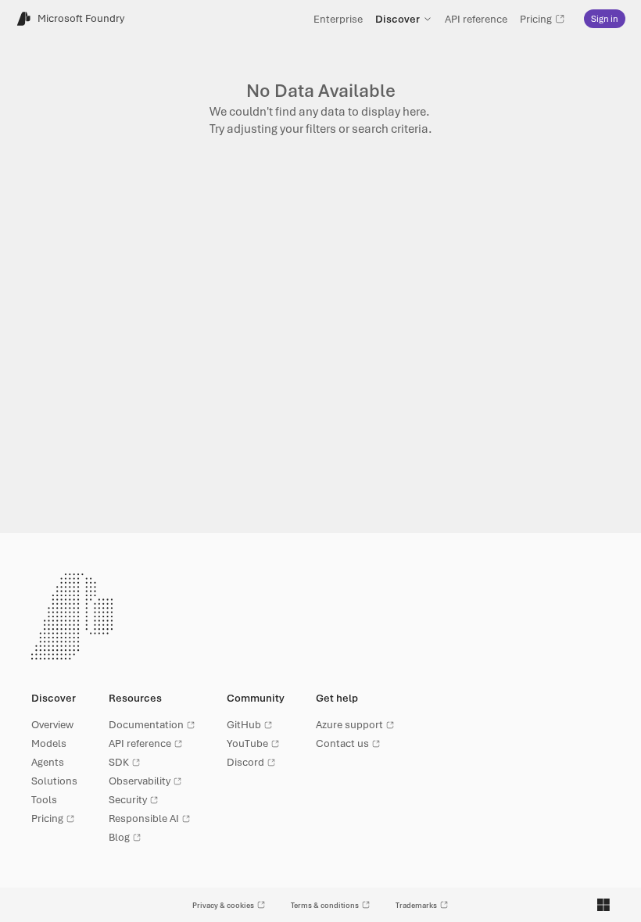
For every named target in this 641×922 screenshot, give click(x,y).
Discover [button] (397, 19)
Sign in (604, 18)
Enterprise (338, 19)
